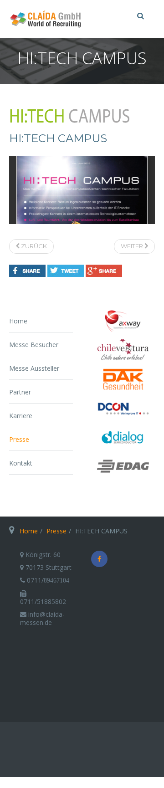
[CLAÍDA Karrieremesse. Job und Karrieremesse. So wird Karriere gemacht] (45, 19)
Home (18, 321)
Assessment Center (64, 783)
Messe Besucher (33, 344)
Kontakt (20, 463)
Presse (19, 439)
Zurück (33, 246)
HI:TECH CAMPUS (58, 138)
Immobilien (116, 783)
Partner (20, 392)
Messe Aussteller (34, 368)
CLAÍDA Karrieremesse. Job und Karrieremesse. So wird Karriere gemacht (82, 680)
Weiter (132, 246)
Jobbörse (15, 783)
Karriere (20, 415)
